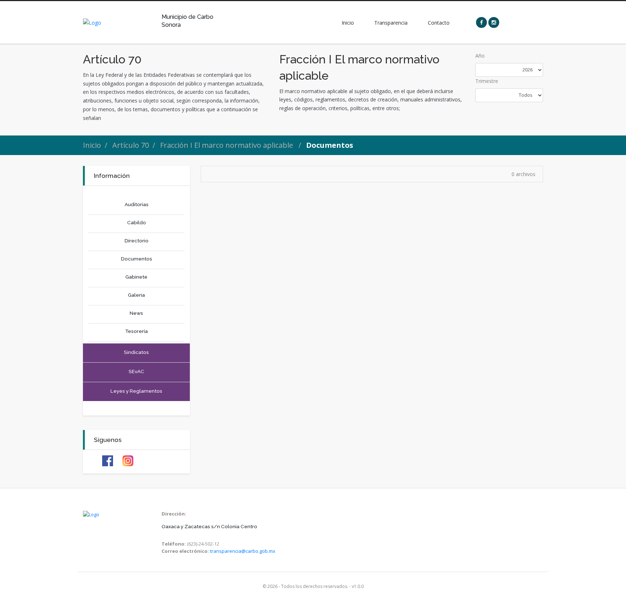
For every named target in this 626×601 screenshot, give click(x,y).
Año (480, 55)
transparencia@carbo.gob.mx (242, 551)
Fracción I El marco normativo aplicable (227, 145)
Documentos (329, 145)
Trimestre (486, 81)
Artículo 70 (130, 145)
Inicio (92, 145)
